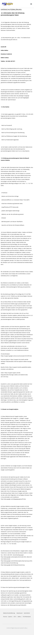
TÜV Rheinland (27, 616)
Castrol (10, 616)
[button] (31, 4)
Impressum (20, 613)
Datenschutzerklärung (9, 613)
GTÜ (15, 616)
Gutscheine (27, 613)
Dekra (19, 616)
